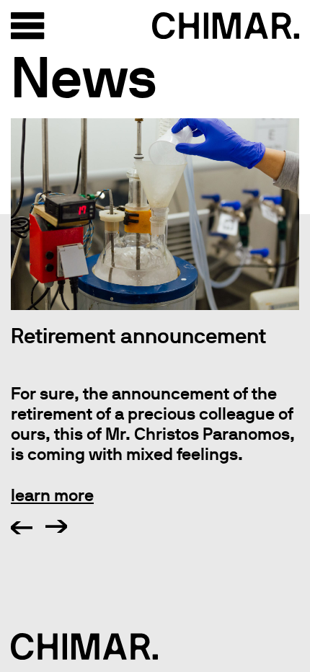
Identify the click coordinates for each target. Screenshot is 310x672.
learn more (52, 495)
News (84, 76)
